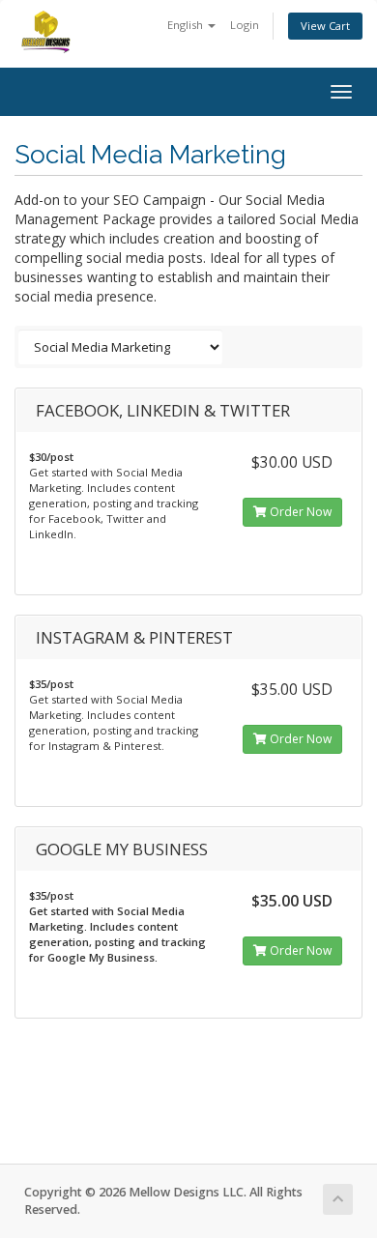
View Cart (325, 25)
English (186, 24)
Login (244, 24)
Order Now (299, 512)
